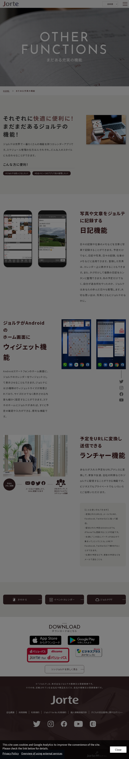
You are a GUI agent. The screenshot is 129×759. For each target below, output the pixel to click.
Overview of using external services (41, 753)
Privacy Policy (11, 753)
